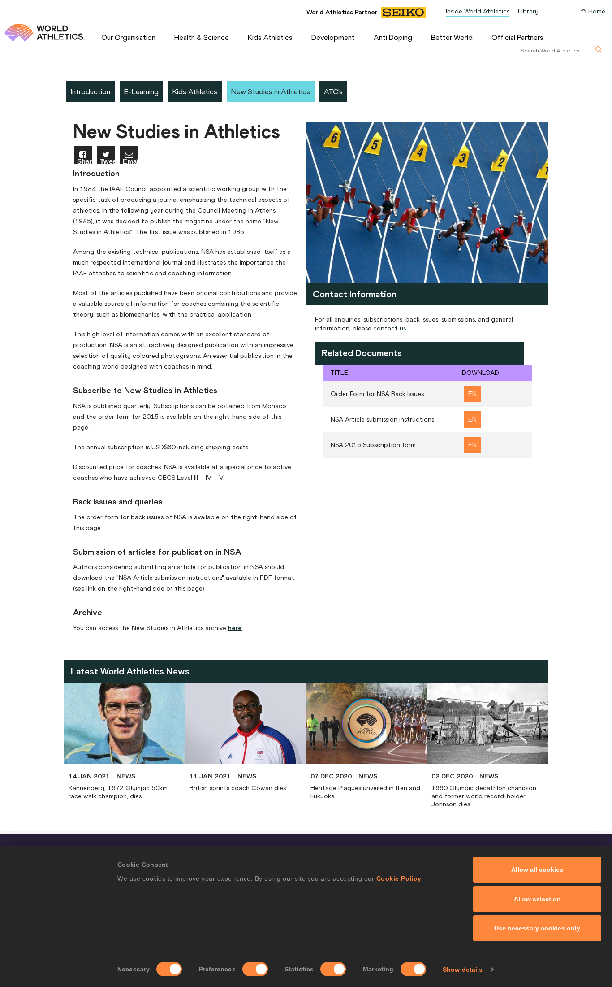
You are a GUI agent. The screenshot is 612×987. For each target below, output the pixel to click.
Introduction (90, 91)
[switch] (255, 969)
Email (130, 161)
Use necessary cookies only (537, 928)
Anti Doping (393, 37)
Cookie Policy (399, 878)
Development (333, 37)
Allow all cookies (537, 869)
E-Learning (141, 91)
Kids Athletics (270, 37)
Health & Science (201, 37)
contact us (389, 328)
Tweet (107, 161)
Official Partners (517, 37)
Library (528, 11)
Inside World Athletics (477, 11)
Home (596, 11)
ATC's (333, 91)
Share (84, 161)
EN (472, 394)
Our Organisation (128, 37)
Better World (452, 37)
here (235, 628)
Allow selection (537, 899)
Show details (463, 969)
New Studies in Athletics (270, 91)
